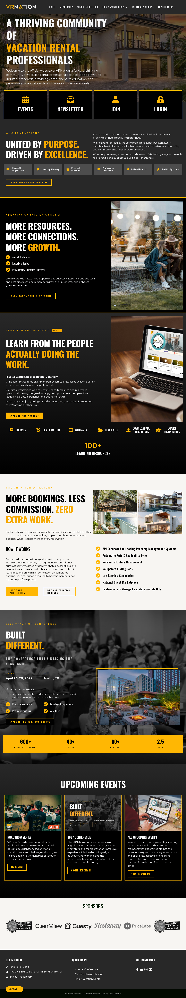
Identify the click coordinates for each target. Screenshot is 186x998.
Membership (66, 7)
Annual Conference (87, 7)
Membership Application (89, 974)
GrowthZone (115, 993)
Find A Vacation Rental (88, 979)
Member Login (165, 7)
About (52, 7)
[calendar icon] (25, 101)
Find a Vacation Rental (115, 7)
